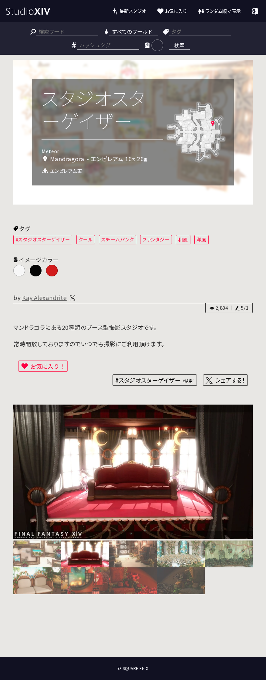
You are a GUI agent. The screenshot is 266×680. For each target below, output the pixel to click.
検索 (179, 45)
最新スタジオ (132, 10)
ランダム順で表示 (223, 10)
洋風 (201, 239)
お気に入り (176, 10)
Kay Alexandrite (44, 297)
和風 (183, 239)
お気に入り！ (47, 366)
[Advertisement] (133, 633)
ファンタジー (156, 239)
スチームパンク (117, 239)
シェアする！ (230, 380)
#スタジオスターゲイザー (43, 239)
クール (86, 239)
